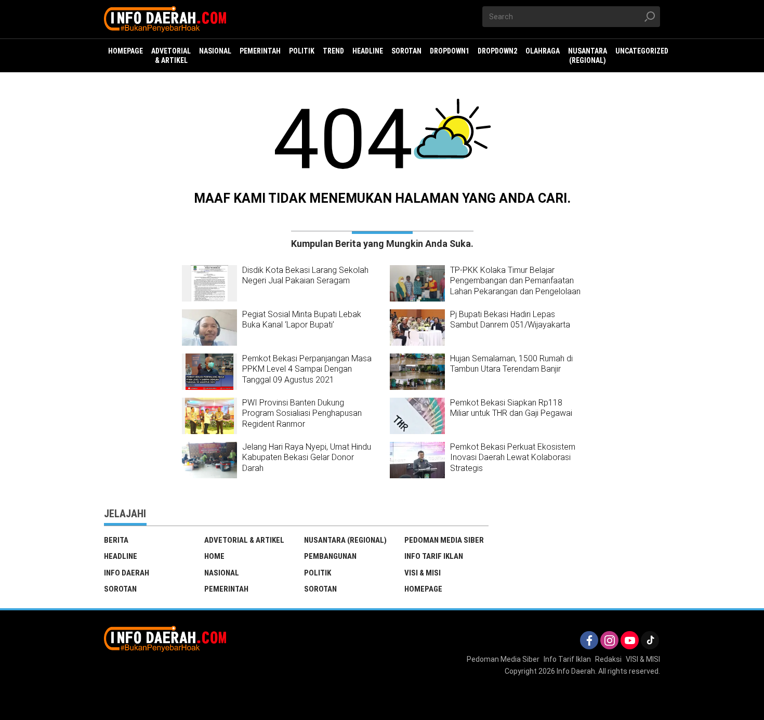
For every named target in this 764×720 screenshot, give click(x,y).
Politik (317, 573)
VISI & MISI (422, 573)
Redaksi (608, 659)
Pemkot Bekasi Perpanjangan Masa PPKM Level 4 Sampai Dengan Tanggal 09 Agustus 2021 (307, 369)
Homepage (423, 589)
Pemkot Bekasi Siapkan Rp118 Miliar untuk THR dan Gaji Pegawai (511, 408)
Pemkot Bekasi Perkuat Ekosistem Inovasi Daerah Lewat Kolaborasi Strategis (512, 458)
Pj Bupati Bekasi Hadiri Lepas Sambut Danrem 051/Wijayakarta (510, 319)
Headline (120, 556)
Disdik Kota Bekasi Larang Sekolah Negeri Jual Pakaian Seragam (305, 275)
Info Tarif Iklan (433, 556)
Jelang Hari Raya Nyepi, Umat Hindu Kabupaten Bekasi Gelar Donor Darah (306, 458)
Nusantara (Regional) (345, 540)
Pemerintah (226, 589)
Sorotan (120, 589)
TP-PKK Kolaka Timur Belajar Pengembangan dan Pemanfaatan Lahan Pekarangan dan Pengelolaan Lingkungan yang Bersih (515, 286)
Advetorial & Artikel (244, 540)
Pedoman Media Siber (444, 540)
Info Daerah (126, 573)
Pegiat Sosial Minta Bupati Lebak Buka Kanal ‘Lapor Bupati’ (301, 319)
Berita (116, 540)
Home (214, 556)
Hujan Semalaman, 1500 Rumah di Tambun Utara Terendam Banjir (511, 364)
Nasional (221, 573)
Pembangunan (330, 556)
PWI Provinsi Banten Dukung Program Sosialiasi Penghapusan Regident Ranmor (302, 413)
